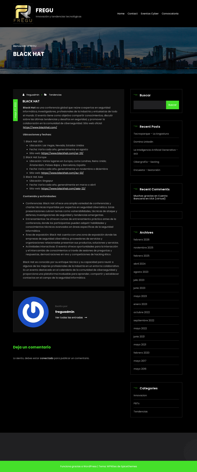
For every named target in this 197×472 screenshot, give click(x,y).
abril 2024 (140, 264)
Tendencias (55, 94)
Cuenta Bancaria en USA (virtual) (150, 197)
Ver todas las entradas (69, 317)
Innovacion (140, 395)
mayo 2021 (140, 344)
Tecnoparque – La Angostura (151, 134)
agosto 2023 (141, 272)
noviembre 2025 (143, 247)
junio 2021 (139, 336)
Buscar (145, 95)
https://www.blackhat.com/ (40, 127)
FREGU (44, 10)
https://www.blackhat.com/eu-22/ (62, 173)
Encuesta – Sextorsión (147, 170)
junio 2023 (139, 288)
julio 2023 (139, 280)
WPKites (112, 466)
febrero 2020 (141, 352)
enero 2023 (140, 304)
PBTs (136, 403)
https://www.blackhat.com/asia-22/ (63, 188)
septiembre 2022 (144, 320)
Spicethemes (129, 466)
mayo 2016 (140, 369)
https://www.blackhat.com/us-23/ (62, 153)
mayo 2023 (140, 296)
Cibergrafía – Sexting (146, 162)
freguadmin (32, 94)
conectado (46, 358)
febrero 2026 (141, 239)
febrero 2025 (141, 256)
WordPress (90, 466)
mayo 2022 (140, 328)
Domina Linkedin (143, 142)
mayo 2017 (140, 361)
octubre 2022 (142, 312)
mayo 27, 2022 (15, 110)
